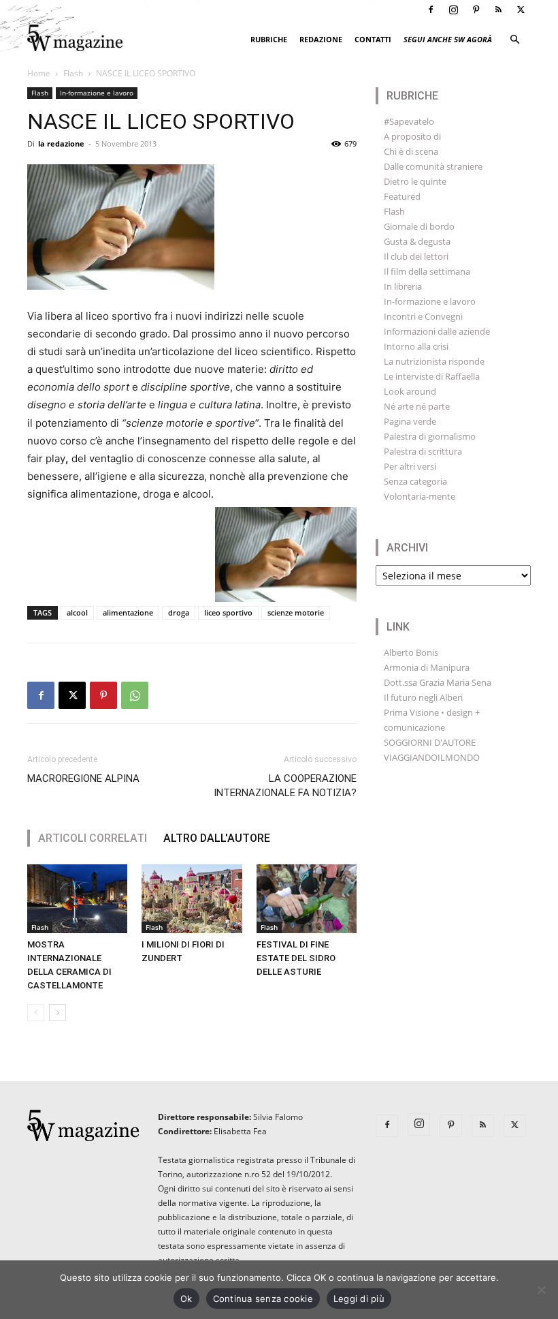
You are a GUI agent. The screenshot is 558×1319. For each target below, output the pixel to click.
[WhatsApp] (134, 695)
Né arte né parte (417, 406)
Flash (73, 73)
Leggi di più (358, 1298)
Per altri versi (410, 466)
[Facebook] (431, 9)
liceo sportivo (228, 612)
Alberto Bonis (411, 652)
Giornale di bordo (419, 226)
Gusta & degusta (417, 241)
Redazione (320, 39)
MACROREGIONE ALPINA (83, 778)
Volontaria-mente (419, 496)
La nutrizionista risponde (434, 361)
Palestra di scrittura (423, 451)
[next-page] (57, 1012)
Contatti (373, 39)
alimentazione (128, 612)
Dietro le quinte (415, 181)
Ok (186, 1298)
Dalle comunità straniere (433, 166)
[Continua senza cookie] (541, 1290)
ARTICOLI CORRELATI (92, 838)
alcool (77, 612)
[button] (514, 39)
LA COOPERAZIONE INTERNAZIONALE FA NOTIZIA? (285, 785)
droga (178, 612)
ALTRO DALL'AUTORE (216, 838)
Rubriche (268, 39)
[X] (520, 9)
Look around (410, 391)
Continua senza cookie (263, 1298)
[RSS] (498, 9)
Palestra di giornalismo (430, 436)
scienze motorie (295, 612)
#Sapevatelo (409, 121)
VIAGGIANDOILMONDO (432, 757)
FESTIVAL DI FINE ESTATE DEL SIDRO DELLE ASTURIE (296, 958)
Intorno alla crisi (416, 346)
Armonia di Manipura (427, 667)
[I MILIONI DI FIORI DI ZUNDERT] (192, 898)
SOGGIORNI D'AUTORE (430, 742)
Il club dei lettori (416, 256)
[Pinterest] (475, 9)
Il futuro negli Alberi (423, 697)
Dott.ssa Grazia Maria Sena (437, 682)
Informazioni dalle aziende (437, 331)
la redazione (61, 143)
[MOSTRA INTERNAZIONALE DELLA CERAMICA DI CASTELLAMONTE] (77, 898)
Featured (402, 196)
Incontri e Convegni (423, 316)
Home (38, 73)
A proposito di (412, 136)
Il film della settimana (427, 271)
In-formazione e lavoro (96, 92)
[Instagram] (453, 9)
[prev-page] (35, 1012)
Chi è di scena (411, 151)
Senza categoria (415, 481)
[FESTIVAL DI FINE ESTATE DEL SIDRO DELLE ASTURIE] (307, 898)
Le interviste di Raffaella (432, 376)
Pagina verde (410, 421)
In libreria (403, 286)
